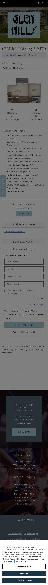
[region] (24, 562)
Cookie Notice (20, 561)
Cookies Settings (24, 566)
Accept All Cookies (23, 580)
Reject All (24, 573)
